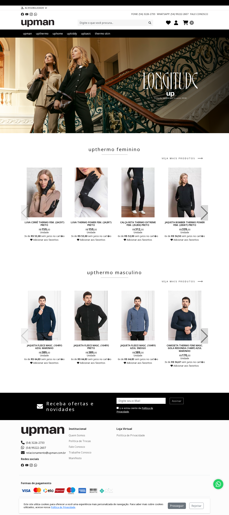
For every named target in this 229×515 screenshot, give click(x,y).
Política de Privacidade (131, 435)
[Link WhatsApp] (35, 14)
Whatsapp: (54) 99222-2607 (172, 14)
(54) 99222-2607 (36, 448)
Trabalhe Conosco (80, 452)
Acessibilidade (34, 7)
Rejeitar (196, 506)
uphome (57, 33)
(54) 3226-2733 (35, 443)
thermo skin (102, 33)
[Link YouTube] (26, 14)
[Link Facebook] (22, 14)
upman (27, 33)
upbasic (86, 33)
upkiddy (72, 33)
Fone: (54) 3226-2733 (143, 14)
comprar (44, 246)
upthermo (42, 33)
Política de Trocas (80, 441)
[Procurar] (149, 23)
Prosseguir (177, 506)
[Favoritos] (168, 22)
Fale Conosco (199, 14)
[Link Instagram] (31, 14)
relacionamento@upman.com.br (46, 453)
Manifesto (75, 458)
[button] (188, 22)
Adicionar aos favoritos (46, 239)
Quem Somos (77, 435)
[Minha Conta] (176, 22)
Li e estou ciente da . (135, 409)
